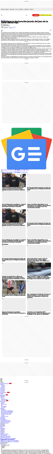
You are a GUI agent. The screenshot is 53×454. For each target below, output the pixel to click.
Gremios (3, 385)
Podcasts (2, 418)
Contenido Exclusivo (5, 420)
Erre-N (3, 398)
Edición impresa (4, 423)
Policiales (2, 417)
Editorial (3, 409)
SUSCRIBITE (45, 15)
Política (2, 384)
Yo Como (3, 407)
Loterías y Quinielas (5, 436)
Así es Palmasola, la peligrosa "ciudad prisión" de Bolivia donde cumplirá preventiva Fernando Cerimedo (14, 205)
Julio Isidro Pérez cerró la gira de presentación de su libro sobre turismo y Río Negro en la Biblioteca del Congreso (38, 260)
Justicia (3, 387)
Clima (2, 403)
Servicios (2, 391)
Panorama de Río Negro (7, 412)
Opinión (2, 408)
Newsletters (5, 392)
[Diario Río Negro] (26, 15)
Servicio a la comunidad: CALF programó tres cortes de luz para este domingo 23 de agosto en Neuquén (38, 313)
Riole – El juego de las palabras (8, 438)
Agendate (4, 395)
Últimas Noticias (5, 383)
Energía (2, 388)
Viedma (31, 9)
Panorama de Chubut (6, 413)
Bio (2, 405)
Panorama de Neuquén (7, 410)
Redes (2, 393)
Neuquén (12, 9)
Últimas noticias (5, 9)
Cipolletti (26, 9)
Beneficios (3, 444)
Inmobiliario (3, 419)
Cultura (2, 397)
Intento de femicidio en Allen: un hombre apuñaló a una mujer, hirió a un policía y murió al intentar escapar (13, 277)
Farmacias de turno (5, 437)
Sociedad (3, 20)
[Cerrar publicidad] (1, 379)
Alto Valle (2, 426)
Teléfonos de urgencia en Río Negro (9, 440)
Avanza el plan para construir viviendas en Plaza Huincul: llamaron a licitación (14, 313)
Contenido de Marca (5, 421)
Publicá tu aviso (4, 434)
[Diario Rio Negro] (1, 449)
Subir (3, 447)
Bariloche (21, 9)
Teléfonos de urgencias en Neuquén (9, 441)
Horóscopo (4, 404)
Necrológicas (3, 435)
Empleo (2, 433)
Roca (16, 9)
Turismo (2, 390)
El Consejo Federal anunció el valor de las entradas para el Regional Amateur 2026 (39, 189)
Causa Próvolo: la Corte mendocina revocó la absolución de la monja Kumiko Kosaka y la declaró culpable (13, 189)
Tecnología (4, 406)
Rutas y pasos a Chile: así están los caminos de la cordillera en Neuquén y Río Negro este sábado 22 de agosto (39, 277)
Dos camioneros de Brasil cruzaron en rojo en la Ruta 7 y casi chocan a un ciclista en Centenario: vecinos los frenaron (39, 295)
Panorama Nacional (6, 414)
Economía (2, 389)
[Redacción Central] (1, 23)
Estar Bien (4, 401)
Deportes (2, 396)
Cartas (2, 415)
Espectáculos (4, 399)
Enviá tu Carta (4, 416)
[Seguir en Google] (1, 31)
